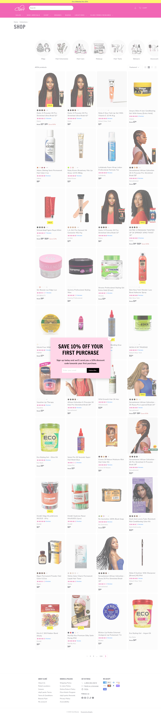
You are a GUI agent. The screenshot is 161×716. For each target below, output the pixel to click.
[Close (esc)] (110, 339)
